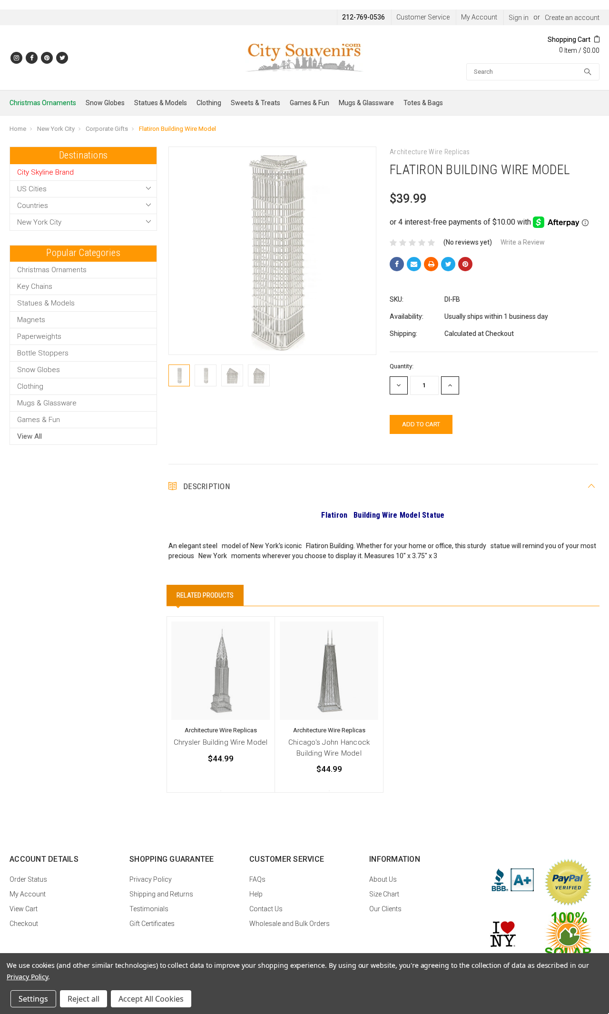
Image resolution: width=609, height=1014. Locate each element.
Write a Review (523, 242)
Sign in (519, 17)
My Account (479, 17)
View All (29, 436)
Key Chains (34, 286)
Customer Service (423, 17)
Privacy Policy (150, 879)
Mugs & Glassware (366, 103)
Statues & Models (160, 103)
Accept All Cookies (151, 999)
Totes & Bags (423, 103)
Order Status (28, 879)
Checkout (24, 923)
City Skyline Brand (45, 172)
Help (256, 894)
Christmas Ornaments (43, 103)
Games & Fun (309, 103)
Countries (32, 205)
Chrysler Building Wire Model (221, 742)
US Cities (32, 189)
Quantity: (401, 366)
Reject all (83, 999)
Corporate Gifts (107, 128)
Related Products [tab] (205, 595)
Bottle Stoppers (43, 353)
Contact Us (266, 909)
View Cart (24, 909)
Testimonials (148, 909)
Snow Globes (105, 103)
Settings (33, 999)
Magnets (31, 319)
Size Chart (384, 894)
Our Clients (385, 909)
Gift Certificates (152, 923)
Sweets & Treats (255, 103)
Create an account (572, 17)
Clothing (208, 103)
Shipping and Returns (161, 894)
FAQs (257, 879)
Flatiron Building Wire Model (177, 128)
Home (18, 128)
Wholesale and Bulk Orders (289, 923)
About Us (383, 879)
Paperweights (39, 336)
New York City (56, 128)
